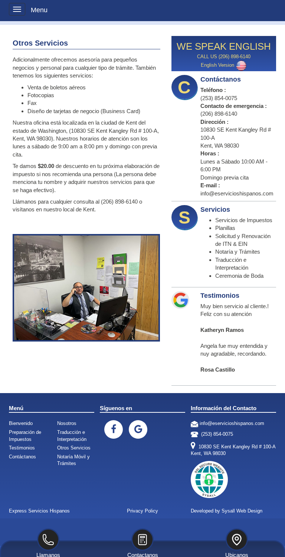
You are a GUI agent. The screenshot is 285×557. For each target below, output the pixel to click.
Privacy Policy (142, 511)
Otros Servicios (74, 448)
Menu (39, 10)
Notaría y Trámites (237, 251)
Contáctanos (22, 456)
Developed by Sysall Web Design (226, 511)
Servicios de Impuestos (243, 220)
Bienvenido (21, 423)
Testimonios (22, 448)
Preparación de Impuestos (25, 435)
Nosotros (66, 423)
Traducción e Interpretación (71, 435)
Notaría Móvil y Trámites (73, 460)
